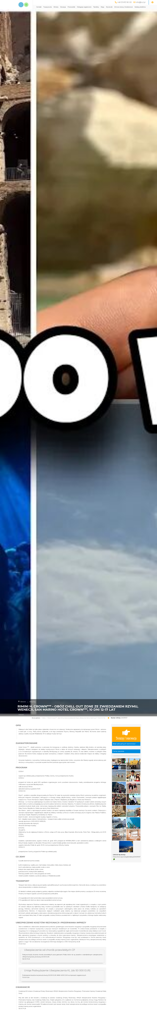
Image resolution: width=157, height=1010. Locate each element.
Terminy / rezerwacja (126, 738)
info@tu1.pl (140, 2)
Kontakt (39, 7)
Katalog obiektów (140, 7)
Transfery (96, 7)
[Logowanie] (152, 2)
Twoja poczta (47, 7)
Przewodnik (71, 7)
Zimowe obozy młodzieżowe (123, 7)
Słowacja (63, 7)
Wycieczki (109, 7)
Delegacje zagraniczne (84, 7)
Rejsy (102, 7)
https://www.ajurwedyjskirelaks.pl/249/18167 (126, 857)
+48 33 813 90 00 (124, 2)
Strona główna (36, 718)
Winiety (56, 7)
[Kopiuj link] (114, 859)
